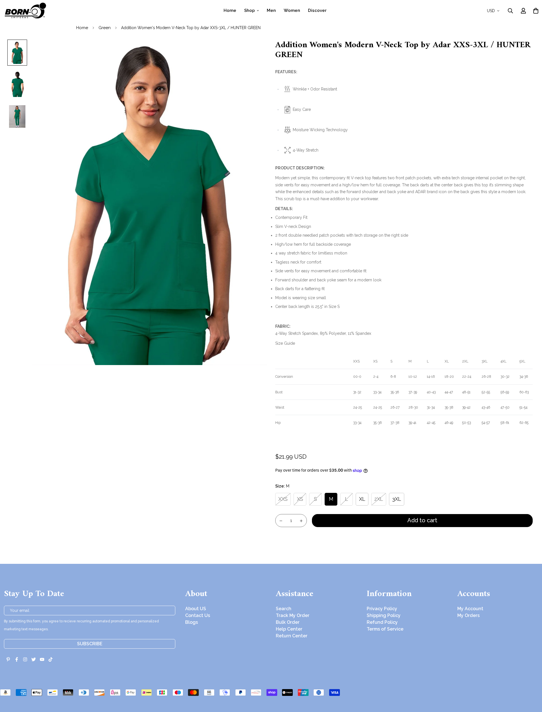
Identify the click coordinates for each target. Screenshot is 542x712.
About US (195, 608)
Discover (317, 10)
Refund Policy (382, 622)
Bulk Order (288, 622)
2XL (378, 499)
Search (283, 608)
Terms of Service (385, 629)
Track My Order (292, 615)
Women (292, 10)
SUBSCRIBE (89, 643)
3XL (396, 499)
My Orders (468, 615)
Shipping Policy (384, 615)
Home (230, 10)
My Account (470, 608)
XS (300, 499)
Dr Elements (36, 708)
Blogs (191, 622)
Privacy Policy (382, 608)
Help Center (289, 629)
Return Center (291, 635)
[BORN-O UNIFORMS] (25, 10)
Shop (249, 10)
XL (362, 499)
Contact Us (197, 615)
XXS (283, 499)
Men (271, 10)
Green (105, 27)
